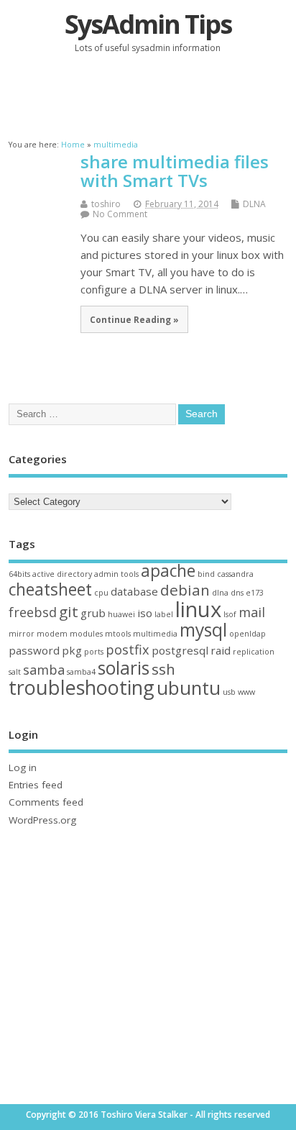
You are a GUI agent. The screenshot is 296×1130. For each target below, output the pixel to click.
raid (221, 650)
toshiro (106, 204)
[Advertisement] (152, 95)
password (34, 650)
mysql (203, 630)
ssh (163, 669)
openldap (247, 634)
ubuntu (189, 688)
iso (144, 613)
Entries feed (36, 784)
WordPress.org (42, 820)
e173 (255, 593)
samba (44, 669)
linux (198, 609)
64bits (19, 574)
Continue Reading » (134, 319)
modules (86, 634)
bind (206, 574)
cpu (101, 593)
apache (168, 571)
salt (15, 672)
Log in (23, 767)
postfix (127, 649)
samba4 (81, 672)
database (134, 591)
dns (237, 593)
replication (253, 652)
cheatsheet (50, 589)
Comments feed (46, 802)
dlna (220, 593)
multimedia (155, 634)
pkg (72, 650)
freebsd (33, 612)
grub (93, 613)
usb (229, 692)
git (68, 611)
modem (52, 634)
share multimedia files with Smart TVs (174, 171)
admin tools (116, 574)
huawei (121, 614)
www (246, 692)
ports (93, 652)
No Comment (120, 214)
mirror (21, 634)
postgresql (180, 650)
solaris (123, 668)
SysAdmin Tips (148, 24)
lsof (229, 614)
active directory (62, 574)
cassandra (235, 574)
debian (185, 590)
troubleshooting (81, 687)
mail (252, 612)
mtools (118, 634)
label (163, 614)
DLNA (254, 204)
